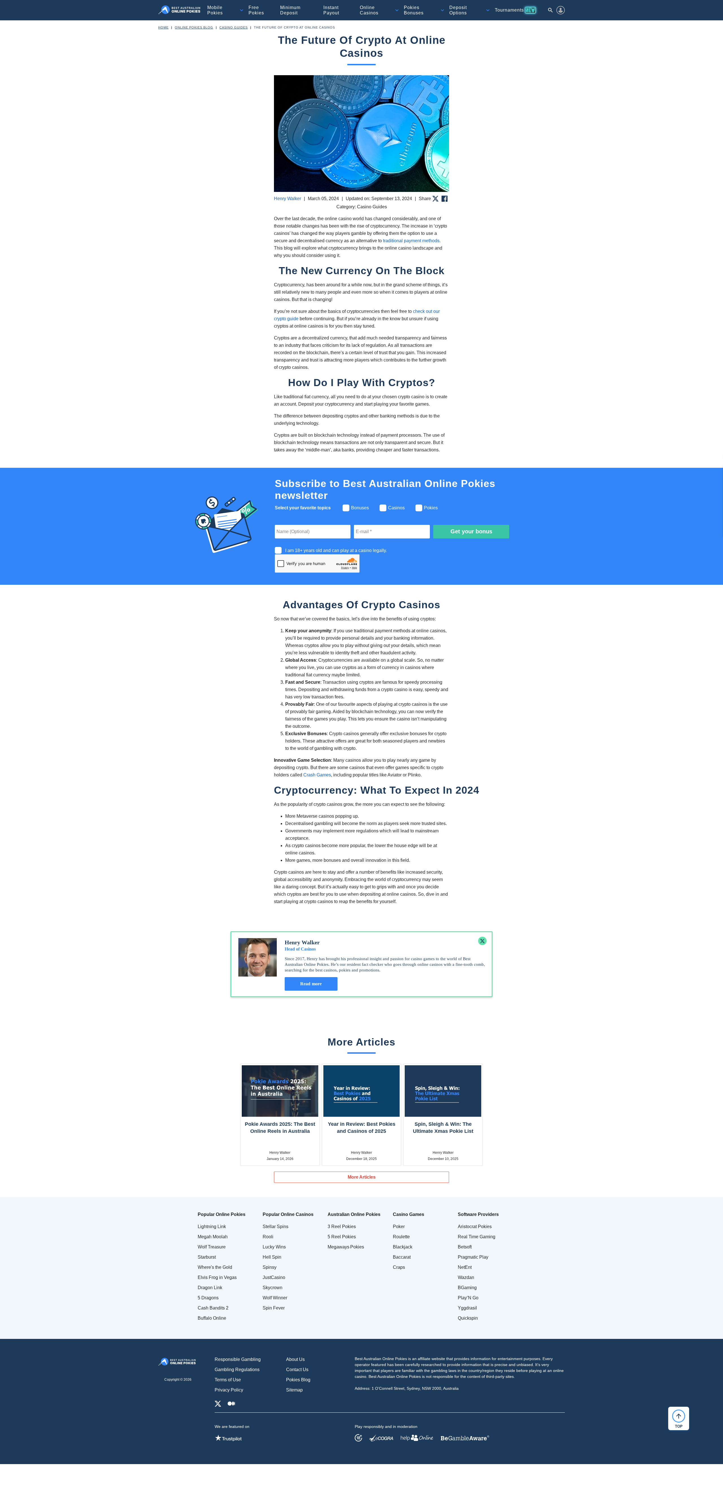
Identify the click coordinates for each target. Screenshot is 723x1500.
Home (163, 27)
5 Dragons (208, 1297)
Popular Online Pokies (221, 1214)
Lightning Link (212, 1226)
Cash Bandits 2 (213, 1308)
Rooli (268, 1236)
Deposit (458, 10)
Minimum (290, 10)
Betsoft (465, 1246)
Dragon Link (210, 1287)
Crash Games (317, 774)
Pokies (414, 10)
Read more (310, 983)
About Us (295, 1359)
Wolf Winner (275, 1297)
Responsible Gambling (238, 1359)
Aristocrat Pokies (475, 1226)
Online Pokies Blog (194, 27)
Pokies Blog (298, 1379)
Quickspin (468, 1318)
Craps (399, 1267)
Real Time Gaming (476, 1236)
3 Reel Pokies (342, 1226)
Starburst (207, 1257)
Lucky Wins (274, 1246)
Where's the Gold (215, 1267)
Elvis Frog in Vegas (217, 1277)
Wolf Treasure (212, 1246)
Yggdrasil (467, 1308)
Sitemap (294, 1390)
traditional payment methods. (412, 240)
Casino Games (408, 1214)
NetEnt (465, 1267)
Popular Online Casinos (288, 1214)
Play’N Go (468, 1297)
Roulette (401, 1236)
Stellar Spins (275, 1226)
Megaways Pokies (346, 1246)
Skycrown (272, 1287)
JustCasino (274, 1277)
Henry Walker (287, 198)
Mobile (215, 10)
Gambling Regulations (237, 1369)
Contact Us (297, 1369)
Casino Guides (233, 27)
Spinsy (269, 1267)
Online (369, 10)
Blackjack (402, 1246)
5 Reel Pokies (342, 1236)
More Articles (362, 1177)
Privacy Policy (229, 1390)
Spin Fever (274, 1308)
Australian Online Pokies (354, 1214)
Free (256, 10)
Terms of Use (228, 1379)
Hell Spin (272, 1257)
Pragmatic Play (473, 1257)
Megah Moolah (213, 1236)
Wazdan (466, 1277)
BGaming (467, 1287)
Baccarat (402, 1257)
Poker (399, 1226)
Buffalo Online (212, 1318)
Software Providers (478, 1214)
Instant (331, 10)
